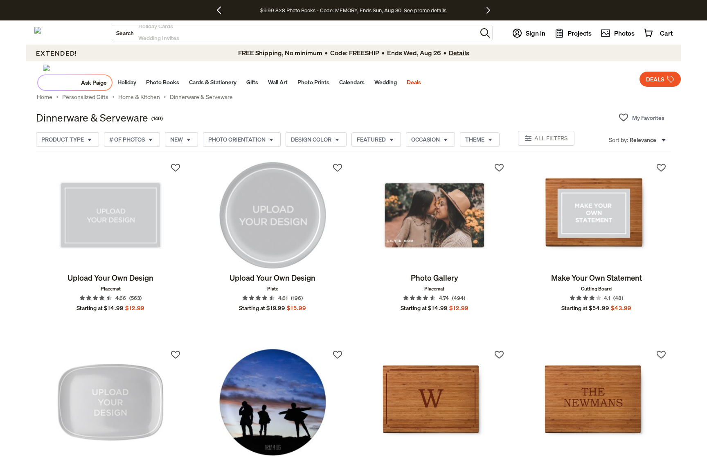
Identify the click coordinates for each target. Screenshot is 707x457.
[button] (485, 33)
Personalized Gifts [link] (85, 97)
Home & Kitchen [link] (139, 97)
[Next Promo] (488, 10)
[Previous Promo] (222, 10)
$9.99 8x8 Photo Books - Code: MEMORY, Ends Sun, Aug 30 (330, 10)
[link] (111, 215)
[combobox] (295, 33)
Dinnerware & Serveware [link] (201, 97)
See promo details (425, 10)
